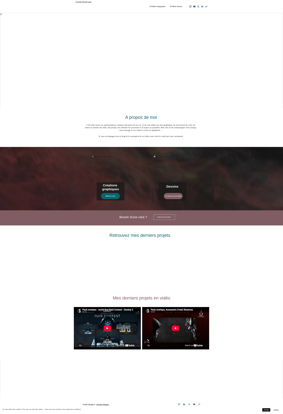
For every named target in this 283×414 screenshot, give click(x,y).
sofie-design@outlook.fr (96, 384)
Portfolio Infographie (157, 6)
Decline (276, 410)
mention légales (102, 404)
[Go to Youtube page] (195, 6)
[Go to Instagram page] (191, 6)
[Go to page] (178, 383)
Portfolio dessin (176, 6)
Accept (266, 410)
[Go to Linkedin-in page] (203, 6)
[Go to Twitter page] (199, 6)
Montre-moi (110, 196)
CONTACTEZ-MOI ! (164, 217)
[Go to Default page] (206, 6)
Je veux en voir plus (173, 196)
